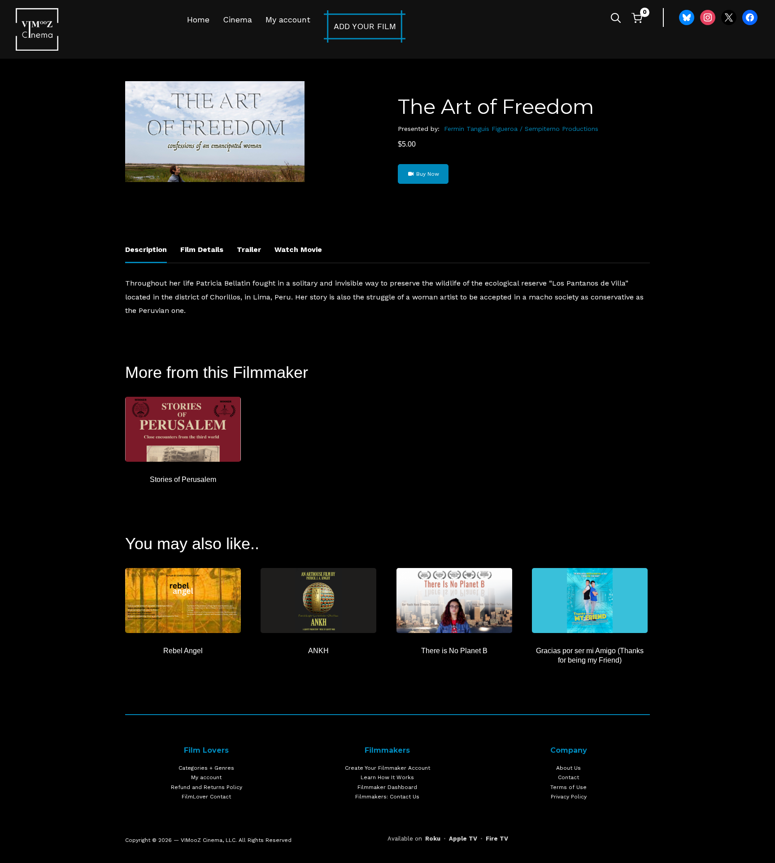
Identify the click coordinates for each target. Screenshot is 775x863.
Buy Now (426, 174)
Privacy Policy (569, 797)
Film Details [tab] (201, 249)
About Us (568, 768)
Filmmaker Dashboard (387, 787)
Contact (568, 777)
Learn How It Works (387, 777)
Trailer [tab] (249, 249)
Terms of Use (568, 787)
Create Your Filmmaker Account (387, 768)
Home (198, 19)
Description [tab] (146, 249)
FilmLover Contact (206, 797)
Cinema (237, 19)
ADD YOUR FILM (365, 26)
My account (288, 19)
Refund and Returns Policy (206, 787)
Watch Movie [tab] (298, 249)
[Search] (616, 17)
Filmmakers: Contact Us (387, 797)
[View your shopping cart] (636, 17)
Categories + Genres (206, 768)
